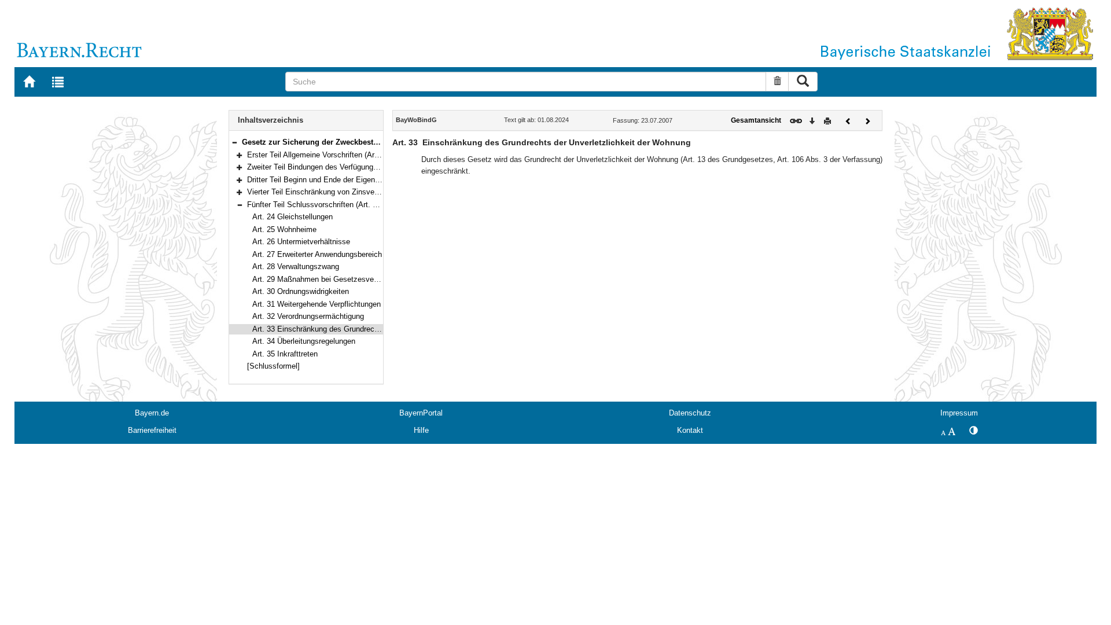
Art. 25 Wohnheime (284, 229)
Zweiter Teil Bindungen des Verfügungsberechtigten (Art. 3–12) (351, 167)
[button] (234, 142)
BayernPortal (421, 413)
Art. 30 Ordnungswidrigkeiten (300, 291)
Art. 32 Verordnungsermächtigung (308, 316)
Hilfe (421, 430)
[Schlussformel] (273, 366)
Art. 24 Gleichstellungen (292, 216)
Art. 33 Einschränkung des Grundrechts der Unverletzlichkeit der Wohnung (377, 329)
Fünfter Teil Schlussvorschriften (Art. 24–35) (321, 204)
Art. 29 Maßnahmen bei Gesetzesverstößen (325, 279)
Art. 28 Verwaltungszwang (295, 266)
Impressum (959, 413)
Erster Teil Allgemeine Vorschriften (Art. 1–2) (321, 154)
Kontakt (690, 430)
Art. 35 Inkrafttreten (285, 354)
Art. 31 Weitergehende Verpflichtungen (316, 304)
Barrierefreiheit (152, 430)
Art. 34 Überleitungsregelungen (303, 341)
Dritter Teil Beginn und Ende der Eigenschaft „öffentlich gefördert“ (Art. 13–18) (377, 179)
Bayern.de (152, 413)
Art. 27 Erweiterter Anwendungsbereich (317, 254)
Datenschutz (690, 413)
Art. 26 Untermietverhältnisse (301, 241)
